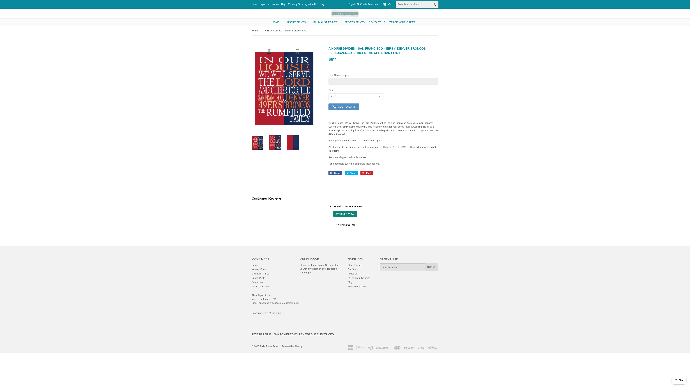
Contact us (377, 22)
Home (275, 22)
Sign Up (431, 267)
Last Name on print (339, 75)
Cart (390, 4)
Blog (350, 282)
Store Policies (355, 265)
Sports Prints (354, 22)
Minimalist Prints (325, 22)
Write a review (345, 213)
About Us (352, 273)
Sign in (352, 4)
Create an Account (370, 4)
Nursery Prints (295, 22)
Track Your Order (402, 22)
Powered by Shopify (292, 346)
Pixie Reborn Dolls (357, 286)
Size (330, 90)
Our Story (353, 269)
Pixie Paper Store (269, 346)
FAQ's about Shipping (359, 278)
